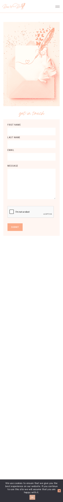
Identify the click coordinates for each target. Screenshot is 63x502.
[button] (57, 6)
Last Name (13, 137)
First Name (14, 124)
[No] (59, 490)
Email (10, 150)
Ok (32, 497)
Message (12, 165)
